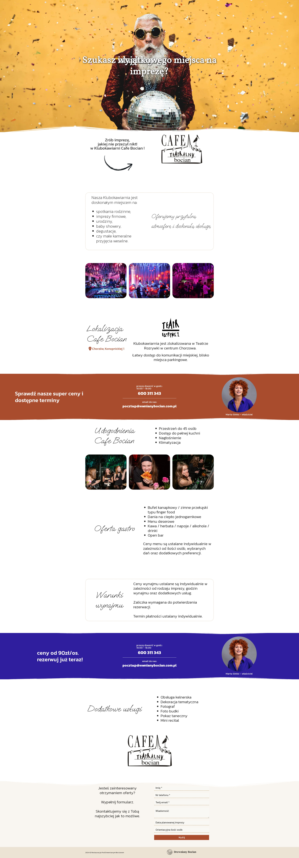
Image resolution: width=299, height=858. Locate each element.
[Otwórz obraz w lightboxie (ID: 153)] (193, 472)
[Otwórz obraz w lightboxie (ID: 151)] (149, 472)
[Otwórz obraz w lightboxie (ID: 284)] (193, 280)
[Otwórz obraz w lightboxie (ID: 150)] (105, 472)
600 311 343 (149, 393)
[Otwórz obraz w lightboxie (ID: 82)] (105, 280)
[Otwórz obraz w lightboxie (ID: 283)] (149, 280)
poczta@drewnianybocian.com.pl (149, 406)
